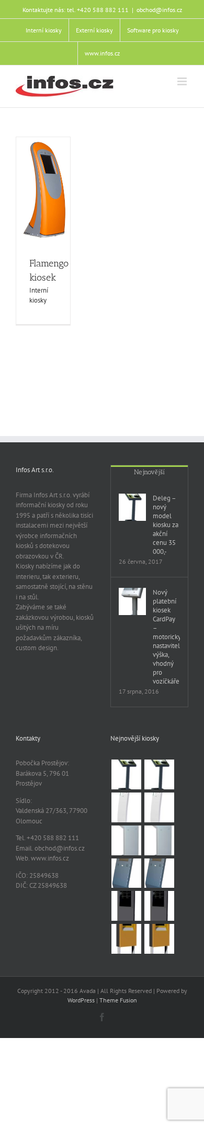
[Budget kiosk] (126, 873)
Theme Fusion (118, 1000)
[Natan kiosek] (159, 840)
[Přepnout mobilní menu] (182, 81)
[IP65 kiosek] (159, 938)
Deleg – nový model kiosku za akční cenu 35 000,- (165, 525)
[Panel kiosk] (126, 905)
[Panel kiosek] (159, 905)
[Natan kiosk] (126, 840)
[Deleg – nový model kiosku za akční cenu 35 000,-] (132, 507)
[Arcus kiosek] (159, 807)
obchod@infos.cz (159, 10)
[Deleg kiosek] (159, 774)
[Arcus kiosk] (126, 807)
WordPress (81, 1000)
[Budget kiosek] (159, 873)
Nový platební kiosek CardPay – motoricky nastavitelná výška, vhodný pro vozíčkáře (166, 637)
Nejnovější (149, 472)
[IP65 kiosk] (126, 938)
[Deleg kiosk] (126, 774)
